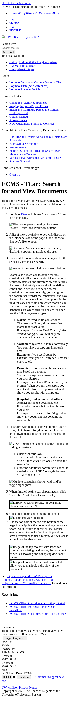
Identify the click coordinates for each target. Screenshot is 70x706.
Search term (9, 44)
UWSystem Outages (21, 69)
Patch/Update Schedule (23, 143)
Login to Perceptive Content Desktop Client (36, 82)
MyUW (14, 23)
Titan (24, 214)
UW (12, 27)
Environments (17, 147)
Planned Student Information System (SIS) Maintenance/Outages (35, 152)
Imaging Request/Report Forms (28, 106)
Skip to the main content (16, 3)
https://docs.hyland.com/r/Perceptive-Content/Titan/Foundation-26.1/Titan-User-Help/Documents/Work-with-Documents (28, 580)
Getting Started (18, 116)
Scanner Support (19, 161)
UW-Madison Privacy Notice (19, 687)
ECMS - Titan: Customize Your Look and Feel (37, 613)
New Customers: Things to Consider (31, 123)
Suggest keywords (15, 638)
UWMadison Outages (22, 65)
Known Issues (18, 120)
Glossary (14, 174)
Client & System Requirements (28, 102)
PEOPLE (15, 30)
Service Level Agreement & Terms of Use (35, 157)
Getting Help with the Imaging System (33, 62)
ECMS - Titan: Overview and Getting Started (37, 603)
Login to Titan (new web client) (28, 86)
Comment (41, 677)
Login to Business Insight (25, 89)
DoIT (12, 20)
